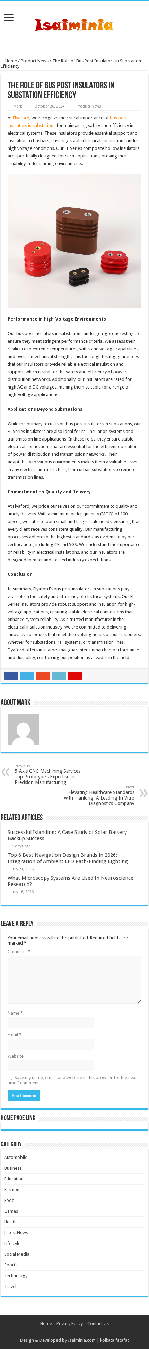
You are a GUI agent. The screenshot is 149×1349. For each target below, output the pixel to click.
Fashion (11, 1189)
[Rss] (74, 1332)
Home (10, 60)
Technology (15, 1275)
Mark (18, 106)
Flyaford (21, 117)
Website (16, 1056)
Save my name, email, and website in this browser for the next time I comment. (72, 1080)
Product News (35, 60)
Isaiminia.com (82, 1340)
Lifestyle (12, 1243)
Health (10, 1221)
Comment (19, 951)
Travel (10, 1286)
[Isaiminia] (74, 24)
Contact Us (98, 1323)
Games (11, 1211)
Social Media (16, 1254)
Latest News (16, 1232)
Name (15, 1013)
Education (14, 1178)
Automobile (15, 1157)
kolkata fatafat (114, 1340)
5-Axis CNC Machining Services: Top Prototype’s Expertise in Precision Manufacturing (48, 774)
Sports (10, 1264)
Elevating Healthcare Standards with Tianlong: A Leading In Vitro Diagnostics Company (99, 795)
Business (12, 1168)
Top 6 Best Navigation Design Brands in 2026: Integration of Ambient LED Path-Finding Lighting (68, 858)
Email (14, 1034)
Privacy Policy (69, 1323)
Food (9, 1200)
